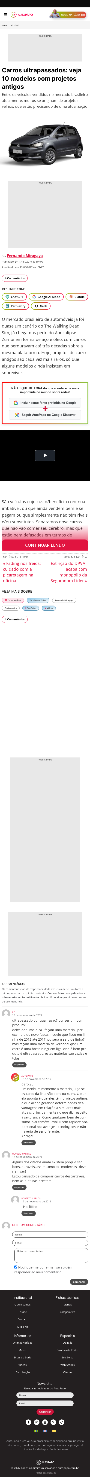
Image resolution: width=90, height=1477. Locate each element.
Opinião (67, 1342)
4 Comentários (15, 278)
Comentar (79, 1282)
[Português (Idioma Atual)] (36, 1430)
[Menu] (5, 15)
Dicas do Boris (22, 1357)
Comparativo (67, 1312)
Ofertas (67, 1372)
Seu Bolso (31, 608)
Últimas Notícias (22, 1342)
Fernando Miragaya (25, 255)
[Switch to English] (45, 1430)
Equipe (22, 1312)
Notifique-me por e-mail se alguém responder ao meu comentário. (43, 1269)
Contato (22, 1319)
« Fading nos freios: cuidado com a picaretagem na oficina (22, 572)
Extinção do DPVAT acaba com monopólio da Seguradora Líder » (69, 572)
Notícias (15, 25)
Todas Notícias (14, 600)
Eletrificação (22, 1372)
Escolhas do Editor (38, 600)
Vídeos (49, 608)
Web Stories (67, 1365)
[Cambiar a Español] (53, 1430)
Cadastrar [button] (45, 1411)
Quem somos (22, 1304)
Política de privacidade (46, 1472)
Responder (19, 1064)
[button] (68, 15)
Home (4, 25)
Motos (22, 1350)
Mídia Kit (22, 1326)
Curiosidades (11, 608)
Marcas (67, 1304)
